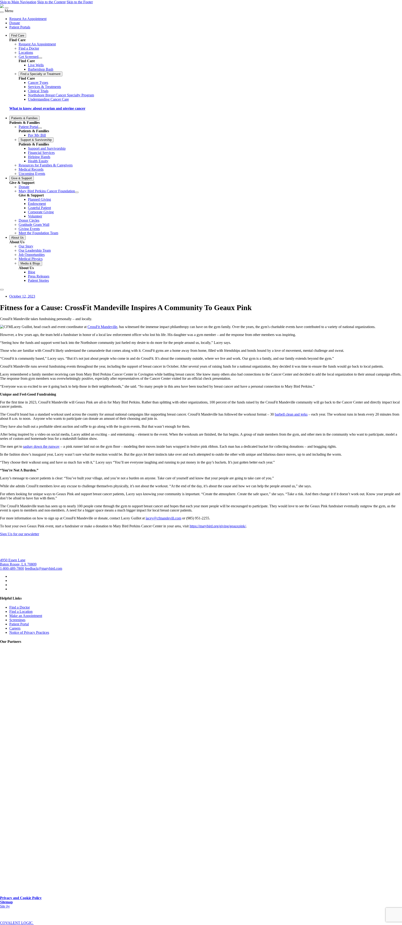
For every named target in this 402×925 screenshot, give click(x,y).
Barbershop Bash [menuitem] (40, 69)
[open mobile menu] (6, 8)
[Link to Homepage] (2, 7)
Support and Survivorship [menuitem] (47, 148)
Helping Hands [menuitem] (39, 157)
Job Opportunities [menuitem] (32, 255)
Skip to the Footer (80, 2)
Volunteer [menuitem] (35, 216)
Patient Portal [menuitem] (28, 127)
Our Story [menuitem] (26, 246)
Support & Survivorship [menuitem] (36, 140)
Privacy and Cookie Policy (21, 898)
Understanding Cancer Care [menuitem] (48, 99)
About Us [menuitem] (17, 237)
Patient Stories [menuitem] (38, 280)
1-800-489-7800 (12, 568)
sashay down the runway (41, 446)
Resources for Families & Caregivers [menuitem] (46, 165)
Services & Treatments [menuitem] (44, 87)
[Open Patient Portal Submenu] (40, 128)
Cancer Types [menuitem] (38, 83)
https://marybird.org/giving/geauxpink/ (218, 526)
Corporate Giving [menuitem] (41, 212)
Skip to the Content (51, 2)
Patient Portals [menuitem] (19, 27)
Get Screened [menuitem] (28, 57)
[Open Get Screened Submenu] (40, 58)
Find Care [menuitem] (17, 35)
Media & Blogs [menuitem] (30, 263)
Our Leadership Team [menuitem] (35, 250)
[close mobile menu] (2, 12)
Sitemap (6, 902)
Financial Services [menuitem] (41, 153)
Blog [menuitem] (31, 272)
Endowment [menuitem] (37, 204)
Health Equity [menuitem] (38, 161)
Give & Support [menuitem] (21, 178)
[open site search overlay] (2, 289)
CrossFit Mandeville (102, 327)
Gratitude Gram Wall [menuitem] (34, 225)
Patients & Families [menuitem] (24, 118)
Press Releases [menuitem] (38, 276)
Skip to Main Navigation (18, 2)
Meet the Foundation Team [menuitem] (38, 233)
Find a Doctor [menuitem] (29, 48)
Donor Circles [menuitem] (29, 220)
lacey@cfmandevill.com (163, 518)
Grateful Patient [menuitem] (39, 208)
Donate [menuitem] (14, 23)
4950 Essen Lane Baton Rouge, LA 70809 (18, 562)
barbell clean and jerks (291, 414)
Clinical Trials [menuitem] (38, 91)
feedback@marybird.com (43, 568)
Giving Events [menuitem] (29, 229)
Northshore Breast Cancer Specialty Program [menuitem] (61, 95)
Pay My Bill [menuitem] (37, 135)
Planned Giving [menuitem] (39, 199)
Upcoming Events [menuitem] (32, 174)
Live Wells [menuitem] (36, 65)
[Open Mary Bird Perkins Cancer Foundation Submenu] (77, 192)
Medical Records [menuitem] (31, 169)
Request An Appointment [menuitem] (28, 19)
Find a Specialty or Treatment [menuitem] (40, 74)
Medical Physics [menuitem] (31, 259)
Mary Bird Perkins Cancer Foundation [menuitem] (47, 191)
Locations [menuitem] (26, 52)
